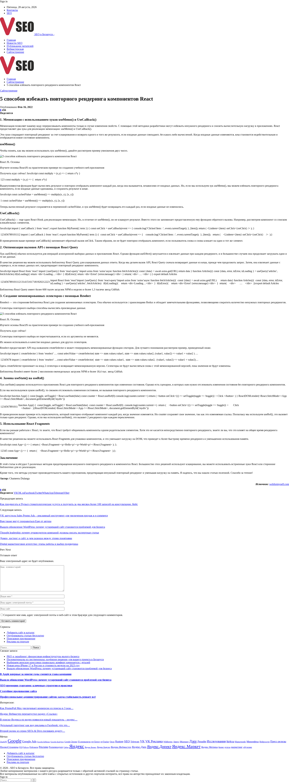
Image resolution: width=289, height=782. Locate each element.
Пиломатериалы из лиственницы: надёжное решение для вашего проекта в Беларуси (55, 659)
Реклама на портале (18, 641)
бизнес (221, 747)
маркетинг (237, 747)
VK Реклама (154, 741)
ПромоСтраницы (9, 747)
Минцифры (253, 741)
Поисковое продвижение (21, 638)
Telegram (134, 741)
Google (14, 740)
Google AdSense (43, 742)
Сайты (66, 747)
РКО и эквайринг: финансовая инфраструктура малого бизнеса (43, 656)
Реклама (43, 747)
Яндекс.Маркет (186, 746)
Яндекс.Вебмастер (121, 747)
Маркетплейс (240, 742)
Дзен (193, 741)
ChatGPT (3, 742)
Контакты (12, 10)
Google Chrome (70, 742)
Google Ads (29, 741)
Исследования (216, 741)
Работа (26, 747)
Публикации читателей (20, 46)
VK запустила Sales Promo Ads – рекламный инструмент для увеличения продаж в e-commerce (54, 515)
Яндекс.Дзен (139, 747)
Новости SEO (14, 43)
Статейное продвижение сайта (18, 691)
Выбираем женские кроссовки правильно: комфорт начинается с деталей (48, 662)
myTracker (105, 742)
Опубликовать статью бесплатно (25, 635)
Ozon (112, 741)
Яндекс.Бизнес (90, 747)
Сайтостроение (15, 52)
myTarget (95, 742)
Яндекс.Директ (159, 746)
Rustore (119, 741)
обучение (247, 747)
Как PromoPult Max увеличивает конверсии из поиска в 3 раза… (36, 708)
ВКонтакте (184, 742)
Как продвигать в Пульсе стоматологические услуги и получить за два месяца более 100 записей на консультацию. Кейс (69, 504)
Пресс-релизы (278, 741)
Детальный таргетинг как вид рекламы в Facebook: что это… (35, 725)
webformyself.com (279, 484)
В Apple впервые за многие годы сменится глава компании (35, 674)
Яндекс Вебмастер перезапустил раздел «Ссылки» (29, 713)
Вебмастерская (15, 49)
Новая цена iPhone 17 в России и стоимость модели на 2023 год (43, 665)
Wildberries (168, 742)
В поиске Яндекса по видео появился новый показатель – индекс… (38, 719)
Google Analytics (57, 742)
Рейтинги (33, 747)
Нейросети (264, 742)
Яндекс (76, 746)
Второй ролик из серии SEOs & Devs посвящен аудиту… (32, 731)
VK (142, 741)
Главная (11, 40)
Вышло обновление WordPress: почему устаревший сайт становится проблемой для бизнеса (59, 668)
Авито (176, 742)
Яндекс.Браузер (103, 747)
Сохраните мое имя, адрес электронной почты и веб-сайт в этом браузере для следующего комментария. (63, 615)
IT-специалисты (84, 742)
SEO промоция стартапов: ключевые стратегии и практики (36, 685)
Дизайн (201, 741)
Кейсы (230, 741)
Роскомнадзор (56, 747)
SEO (9, 13)
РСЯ (21, 747)
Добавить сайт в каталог (21, 632)
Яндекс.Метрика (209, 747)
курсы (227, 747)
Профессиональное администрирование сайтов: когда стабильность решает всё (48, 696)
